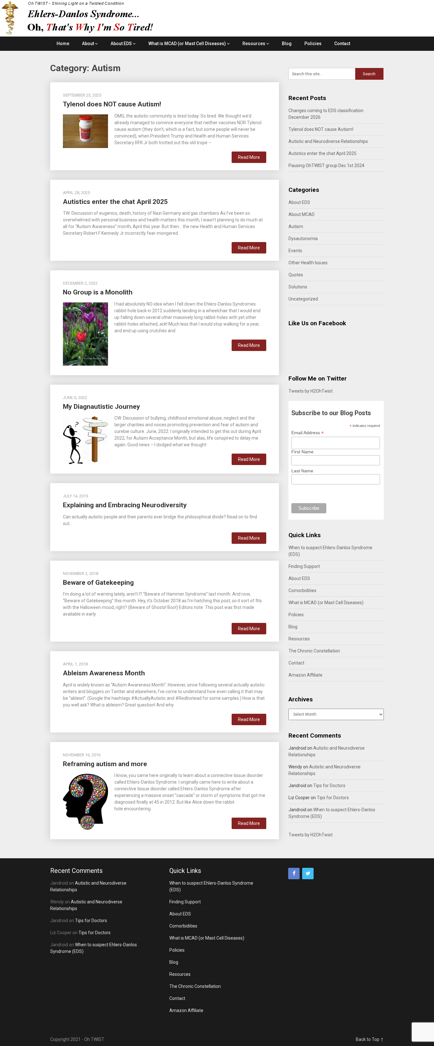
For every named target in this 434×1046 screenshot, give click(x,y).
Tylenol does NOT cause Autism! (112, 104)
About (88, 43)
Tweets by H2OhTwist (310, 391)
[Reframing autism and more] (85, 801)
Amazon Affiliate (305, 675)
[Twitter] (308, 873)
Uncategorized (303, 298)
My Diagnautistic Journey (101, 406)
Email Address (307, 433)
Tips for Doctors (329, 785)
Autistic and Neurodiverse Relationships (328, 141)
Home (63, 43)
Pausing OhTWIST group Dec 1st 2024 (326, 165)
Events (295, 250)
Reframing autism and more (105, 764)
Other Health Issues (308, 262)
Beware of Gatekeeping (98, 582)
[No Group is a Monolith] (85, 333)
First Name (302, 451)
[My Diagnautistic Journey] (85, 439)
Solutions (297, 286)
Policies (313, 43)
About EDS (121, 43)
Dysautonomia (303, 238)
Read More (249, 157)
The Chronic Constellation (314, 650)
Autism (295, 226)
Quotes (295, 274)
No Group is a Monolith (97, 292)
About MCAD (301, 214)
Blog (287, 43)
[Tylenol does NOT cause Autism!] (85, 130)
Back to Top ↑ (370, 1039)
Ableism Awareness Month (104, 673)
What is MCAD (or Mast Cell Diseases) (187, 43)
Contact (342, 43)
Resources (253, 43)
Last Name (302, 470)
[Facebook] (294, 873)
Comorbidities (302, 590)
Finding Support (304, 566)
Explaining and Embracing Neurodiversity (125, 505)
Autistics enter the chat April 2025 (115, 202)
